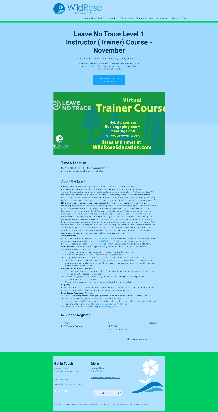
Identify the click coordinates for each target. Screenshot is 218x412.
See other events (109, 81)
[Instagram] (62, 391)
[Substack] (65, 391)
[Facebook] (55, 391)
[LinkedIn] (58, 391)
